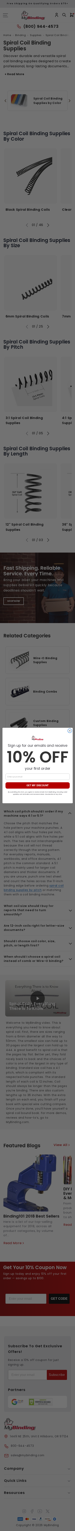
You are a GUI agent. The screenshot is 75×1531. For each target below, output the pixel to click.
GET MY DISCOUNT (37, 785)
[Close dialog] (70, 731)
